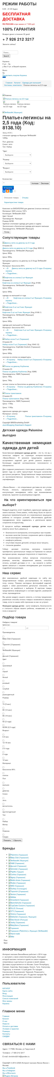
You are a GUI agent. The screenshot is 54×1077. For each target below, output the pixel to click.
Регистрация (8, 996)
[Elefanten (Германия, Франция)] (22, 916)
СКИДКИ (6, 1036)
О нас (5, 1021)
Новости (6, 1023)
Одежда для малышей (31, 82)
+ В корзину (9, 269)
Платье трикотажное (11, 398)
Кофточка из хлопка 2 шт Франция (17, 282)
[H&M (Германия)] (16, 863)
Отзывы (25, 197)
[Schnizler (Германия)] (18, 868)
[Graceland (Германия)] (19, 899)
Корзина (23, 75)
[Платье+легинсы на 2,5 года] (16, 98)
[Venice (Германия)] (17, 894)
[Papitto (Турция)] (16, 871)
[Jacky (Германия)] (17, 922)
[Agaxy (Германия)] (17, 877)
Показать (7, 840)
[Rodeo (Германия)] (17, 882)
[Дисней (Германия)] (17, 865)
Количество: (7, 179)
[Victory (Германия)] (17, 913)
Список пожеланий (10, 998)
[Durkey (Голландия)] (18, 888)
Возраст (6, 168)
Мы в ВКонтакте (9, 1073)
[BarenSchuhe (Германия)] (20, 902)
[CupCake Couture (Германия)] (22, 905)
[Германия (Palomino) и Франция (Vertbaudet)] (28, 930)
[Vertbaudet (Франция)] (18, 860)
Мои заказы (7, 1001)
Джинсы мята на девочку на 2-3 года (18, 248)
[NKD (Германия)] (16, 885)
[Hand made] (14, 933)
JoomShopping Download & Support (17, 425)
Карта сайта (7, 991)
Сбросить (17, 840)
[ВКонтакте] (4, 191)
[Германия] (14, 927)
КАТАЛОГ (6, 988)
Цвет (5, 151)
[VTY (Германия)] (16, 911)
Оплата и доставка (10, 1026)
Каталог (17, 82)
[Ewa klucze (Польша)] (18, 919)
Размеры (6, 1031)
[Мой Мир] (11, 191)
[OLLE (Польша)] (16, 908)
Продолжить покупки (11, 75)
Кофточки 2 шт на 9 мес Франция (16, 312)
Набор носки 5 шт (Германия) (15, 344)
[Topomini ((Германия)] (18, 891)
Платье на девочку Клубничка (15, 371)
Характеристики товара (13, 202)
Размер (6, 159)
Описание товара (11, 197)
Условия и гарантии (11, 1028)
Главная (9, 82)
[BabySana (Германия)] (19, 925)
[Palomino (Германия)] (18, 854)
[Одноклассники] (7, 191)
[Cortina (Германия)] (17, 874)
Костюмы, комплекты (13, 85)
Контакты (6, 1033)
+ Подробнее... (12, 273)
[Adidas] (12, 897)
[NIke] (11, 936)
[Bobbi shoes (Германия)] (19, 880)
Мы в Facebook (9, 1068)
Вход (5, 993)
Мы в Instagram (9, 1070)
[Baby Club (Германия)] (19, 857)
